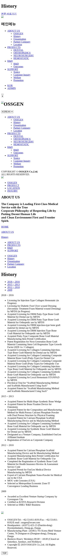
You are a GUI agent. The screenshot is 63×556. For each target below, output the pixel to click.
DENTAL (18, 50)
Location (17, 44)
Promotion (18, 80)
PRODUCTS (13, 133)
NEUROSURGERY (23, 55)
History (17, 36)
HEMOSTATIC (21, 58)
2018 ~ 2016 (13, 281)
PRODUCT (13, 185)
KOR (10, 85)
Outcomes (18, 66)
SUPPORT (12, 155)
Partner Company (21, 41)
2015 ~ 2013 (13, 284)
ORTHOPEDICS (22, 52)
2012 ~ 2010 (13, 287)
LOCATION (13, 188)
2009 (9, 290)
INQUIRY (12, 191)
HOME (5, 226)
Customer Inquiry (21, 74)
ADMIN (11, 88)
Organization (19, 39)
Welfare (17, 77)
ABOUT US (13, 117)
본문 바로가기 (9, 13)
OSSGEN (18, 33)
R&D (16, 63)
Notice (16, 72)
